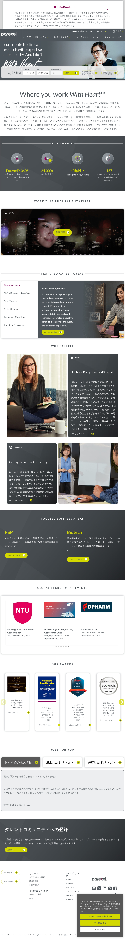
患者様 (68, 879)
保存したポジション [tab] (101, 762)
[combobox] (43, 73)
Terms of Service (19, 935)
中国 (31, 898)
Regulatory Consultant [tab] (15, 317)
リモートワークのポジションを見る (87, 73)
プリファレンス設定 (37, 877)
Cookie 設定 (63, 935)
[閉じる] (120, 898)
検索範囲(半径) (56, 70)
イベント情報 (8, 881)
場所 (38, 69)
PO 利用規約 (34, 885)
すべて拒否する (100, 923)
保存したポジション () (82, 31)
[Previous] (3, 702)
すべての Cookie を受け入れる (100, 916)
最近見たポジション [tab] (59, 762)
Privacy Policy (6, 935)
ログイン (101, 31)
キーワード (27, 69)
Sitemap (53, 935)
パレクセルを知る (60, 37)
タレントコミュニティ (114, 37)
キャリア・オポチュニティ (34, 37)
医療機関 (69, 883)
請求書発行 (33, 881)
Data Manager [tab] (11, 301)
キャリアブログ (81, 37)
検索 (66, 73)
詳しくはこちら (77, 434)
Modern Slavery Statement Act (37, 935)
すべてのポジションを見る (107, 73)
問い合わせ (8, 873)
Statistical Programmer (53, 288)
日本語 (118, 31)
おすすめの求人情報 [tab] (18, 762)
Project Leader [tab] (11, 309)
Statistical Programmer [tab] (15, 325)
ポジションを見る (50, 332)
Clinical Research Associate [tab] (17, 293)
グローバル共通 (35, 894)
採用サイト (70, 887)
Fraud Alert (74, 935)
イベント (96, 37)
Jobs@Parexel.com (50, 25)
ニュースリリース (72, 891)
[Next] (122, 702)
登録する (10, 850)
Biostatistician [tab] (11, 285)
